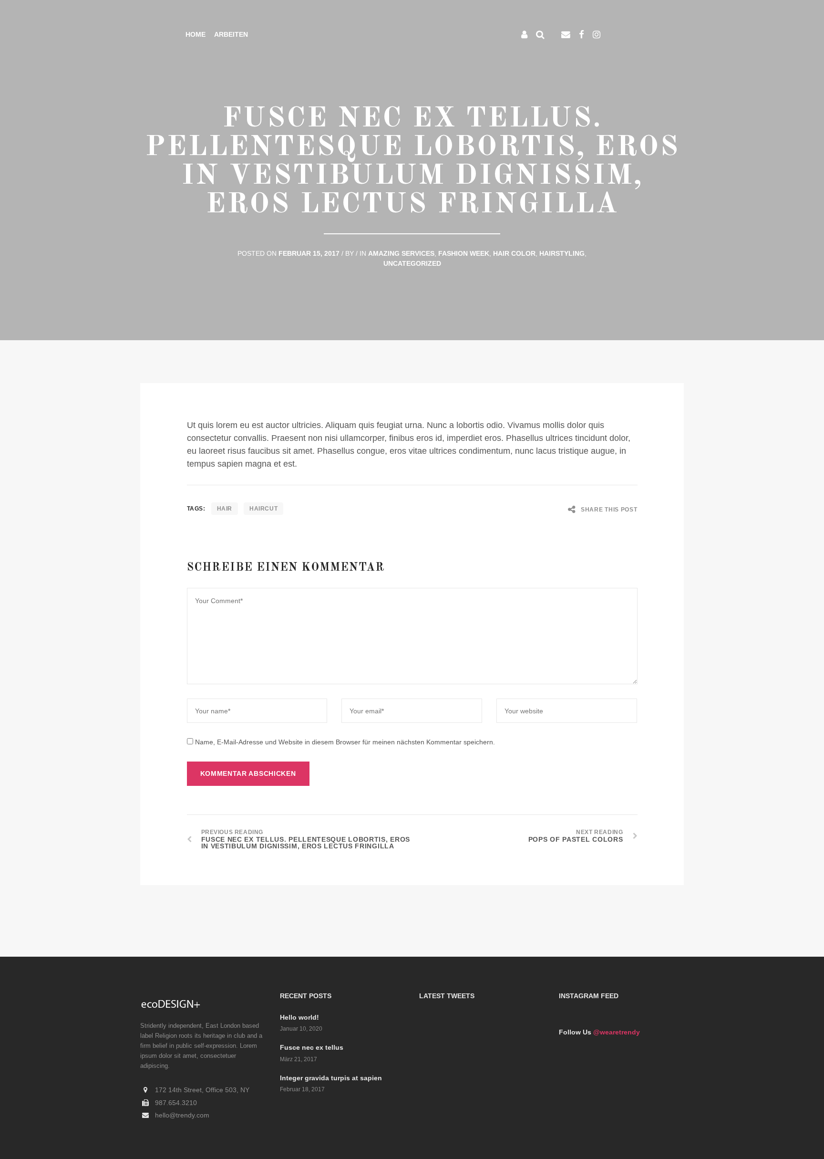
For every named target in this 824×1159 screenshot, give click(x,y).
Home (195, 34)
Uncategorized (412, 263)
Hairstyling (562, 253)
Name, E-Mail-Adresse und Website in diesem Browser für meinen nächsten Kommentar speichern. (345, 742)
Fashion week (463, 253)
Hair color (514, 253)
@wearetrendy (616, 1032)
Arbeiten (231, 34)
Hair (224, 508)
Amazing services (401, 253)
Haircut (263, 508)
